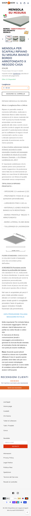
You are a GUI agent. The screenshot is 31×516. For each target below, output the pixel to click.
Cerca (5, 430)
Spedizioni (7, 472)
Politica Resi (7, 467)
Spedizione (16, 73)
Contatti (6, 411)
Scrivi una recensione (15, 388)
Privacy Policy (8, 458)
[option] (8, 38)
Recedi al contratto (10, 482)
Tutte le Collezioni (9, 421)
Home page (7, 406)
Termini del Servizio (10, 477)
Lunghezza (6, 84)
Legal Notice (8, 463)
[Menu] (28, 3)
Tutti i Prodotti (8, 426)
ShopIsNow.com (13, 508)
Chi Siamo (7, 416)
